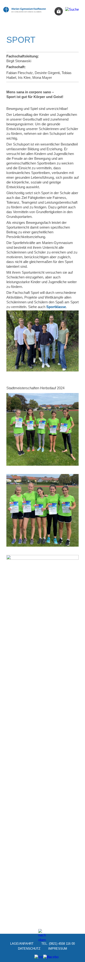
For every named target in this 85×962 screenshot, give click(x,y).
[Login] (59, 11)
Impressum (57, 948)
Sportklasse (56, 307)
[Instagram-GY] (38, 958)
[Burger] (72, 11)
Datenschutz (29, 948)
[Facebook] (47, 958)
